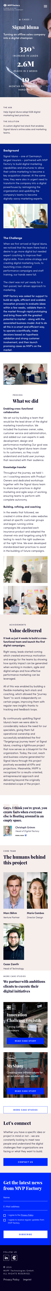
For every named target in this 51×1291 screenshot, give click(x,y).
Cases (26, 20)
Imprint (27, 1279)
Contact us (25, 1161)
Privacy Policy (27, 1215)
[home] (13, 6)
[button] (45, 6)
